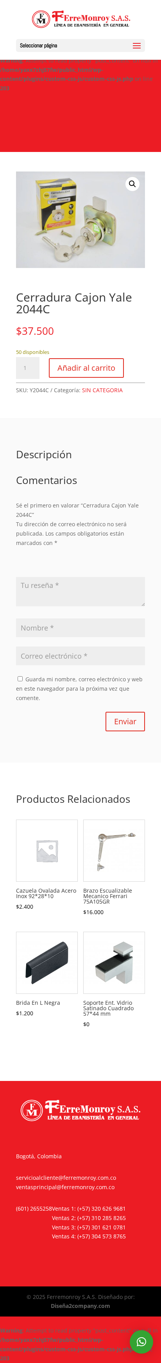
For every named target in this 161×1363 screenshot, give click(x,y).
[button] (132, 184)
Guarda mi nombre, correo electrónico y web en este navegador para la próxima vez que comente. (79, 688)
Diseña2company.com (80, 1305)
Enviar (125, 721)
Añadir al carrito (86, 368)
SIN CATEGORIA (102, 390)
